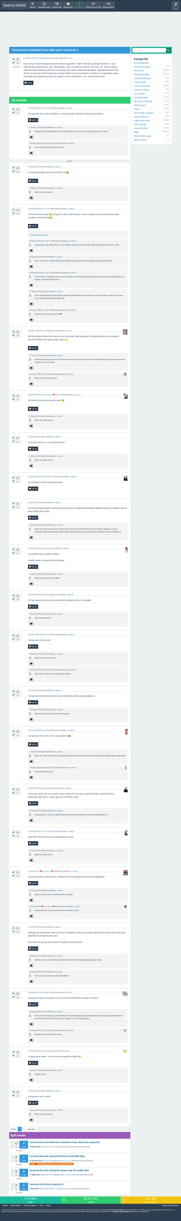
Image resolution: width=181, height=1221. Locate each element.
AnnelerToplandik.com (170, 1205)
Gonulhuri (67, 1175)
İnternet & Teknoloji (143, 101)
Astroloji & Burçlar (142, 78)
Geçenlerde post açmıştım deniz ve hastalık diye (57, 1156)
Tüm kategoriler (141, 63)
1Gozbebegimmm (60, 1189)
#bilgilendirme (68, 1164)
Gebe (41, 1205)
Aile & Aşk (39, 58)
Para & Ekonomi (141, 116)
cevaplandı (68, 108)
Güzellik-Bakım (141, 97)
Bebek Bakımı (108, 7)
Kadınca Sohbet (14, 5)
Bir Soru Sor (79, 7)
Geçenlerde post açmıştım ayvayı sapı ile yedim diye (59, 1170)
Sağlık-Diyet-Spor (46, 1147)
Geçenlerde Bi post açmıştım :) (46, 1184)
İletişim (5, 1205)
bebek (48, 1205)
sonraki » (31, 1129)
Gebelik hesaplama (30, 1205)
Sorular (33, 7)
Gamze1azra (67, 1161)
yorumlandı (58, 127)
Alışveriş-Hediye (141, 74)
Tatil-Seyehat (47, 1161)
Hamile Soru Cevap (93, 7)
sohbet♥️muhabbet (36, 1164)
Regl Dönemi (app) (142, 136)
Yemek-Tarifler (141, 128)
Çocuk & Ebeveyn (142, 86)
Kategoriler (57, 7)
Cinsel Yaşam (140, 82)
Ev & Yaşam (139, 93)
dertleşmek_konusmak (53, 1164)
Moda (136, 109)
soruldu (69, 58)
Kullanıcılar (68, 7)
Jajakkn (66, 1147)
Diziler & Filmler (141, 90)
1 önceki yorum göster (38, 235)
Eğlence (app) (140, 140)
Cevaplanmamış (44, 7)
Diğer (41, 1189)
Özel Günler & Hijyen (144, 113)
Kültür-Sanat (139, 105)
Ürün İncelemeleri (142, 66)
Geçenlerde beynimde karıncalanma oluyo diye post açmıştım (64, 1142)
